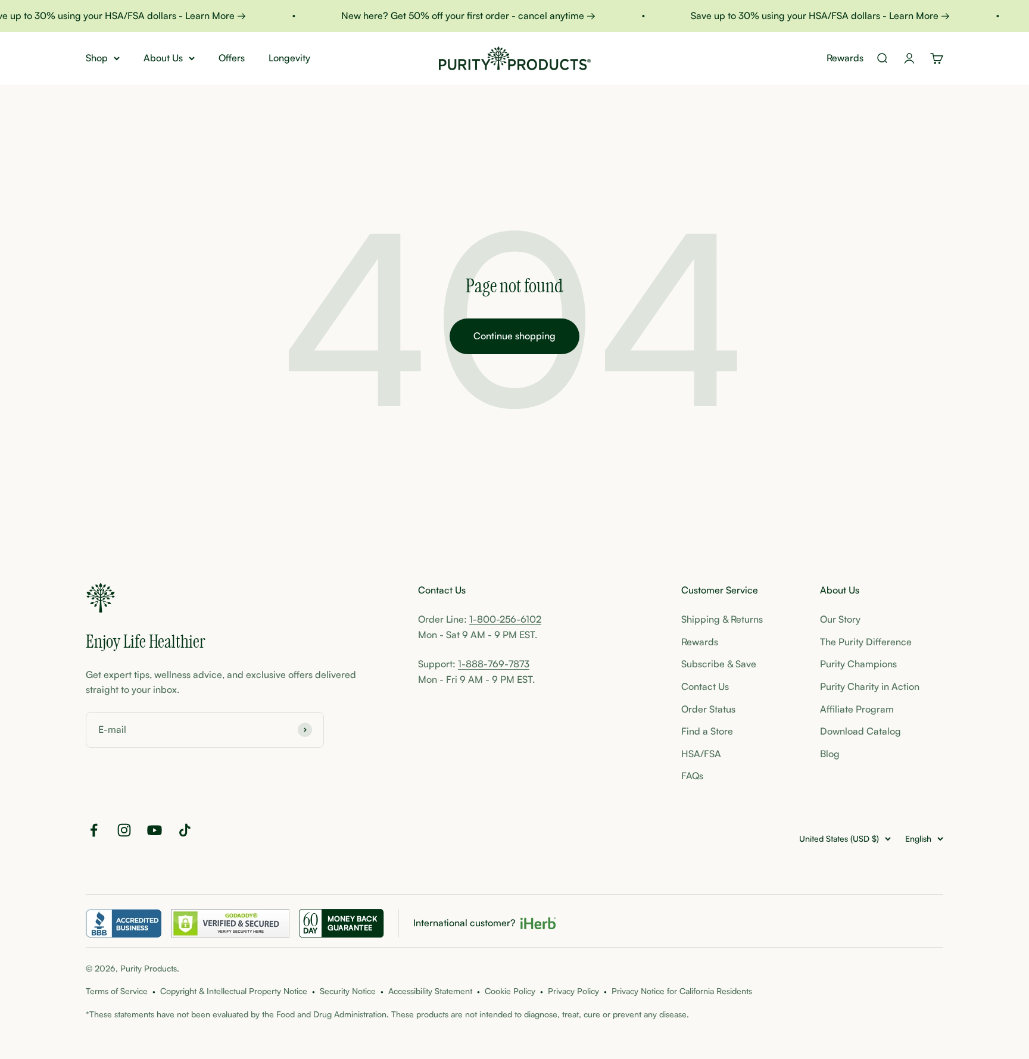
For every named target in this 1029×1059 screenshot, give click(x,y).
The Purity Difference (866, 642)
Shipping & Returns (722, 619)
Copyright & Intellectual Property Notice (233, 991)
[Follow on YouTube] (154, 830)
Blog (830, 754)
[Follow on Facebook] (94, 830)
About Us (163, 58)
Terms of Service (117, 991)
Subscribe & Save (718, 664)
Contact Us (705, 686)
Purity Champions (858, 664)
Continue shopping (514, 336)
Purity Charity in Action (869, 686)
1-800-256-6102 (505, 619)
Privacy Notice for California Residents (682, 991)
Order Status (708, 709)
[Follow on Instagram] (124, 830)
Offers (232, 58)
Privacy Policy (573, 991)
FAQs (692, 776)
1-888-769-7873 (493, 664)
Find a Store (707, 731)
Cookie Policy (510, 991)
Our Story (840, 619)
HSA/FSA (701, 754)
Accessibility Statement (430, 991)
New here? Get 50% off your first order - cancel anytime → (459, 15)
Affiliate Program (857, 709)
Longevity (289, 58)
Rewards (845, 58)
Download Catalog (860, 731)
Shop (97, 58)
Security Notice (348, 991)
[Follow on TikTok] (185, 830)
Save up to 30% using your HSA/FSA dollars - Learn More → (810, 15)
